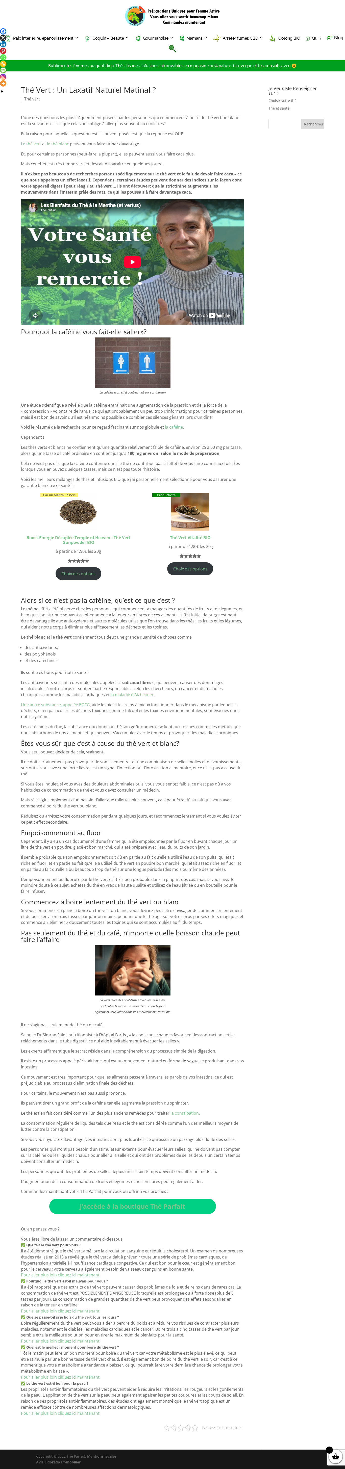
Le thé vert (31, 144)
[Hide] (2, 91)
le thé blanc (58, 144)
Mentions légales (101, 1456)
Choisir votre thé (282, 100)
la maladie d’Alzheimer (132, 694)
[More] (3, 83)
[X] (3, 38)
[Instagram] (3, 77)
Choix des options (78, 573)
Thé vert (32, 99)
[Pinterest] (3, 51)
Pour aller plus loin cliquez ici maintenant (60, 1275)
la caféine (174, 427)
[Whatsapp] (3, 57)
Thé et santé (278, 108)
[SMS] (3, 70)
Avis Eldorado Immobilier (58, 1462)
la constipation (184, 1113)
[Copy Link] (3, 64)
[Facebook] (3, 31)
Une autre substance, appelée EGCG (55, 704)
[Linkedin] (3, 44)
